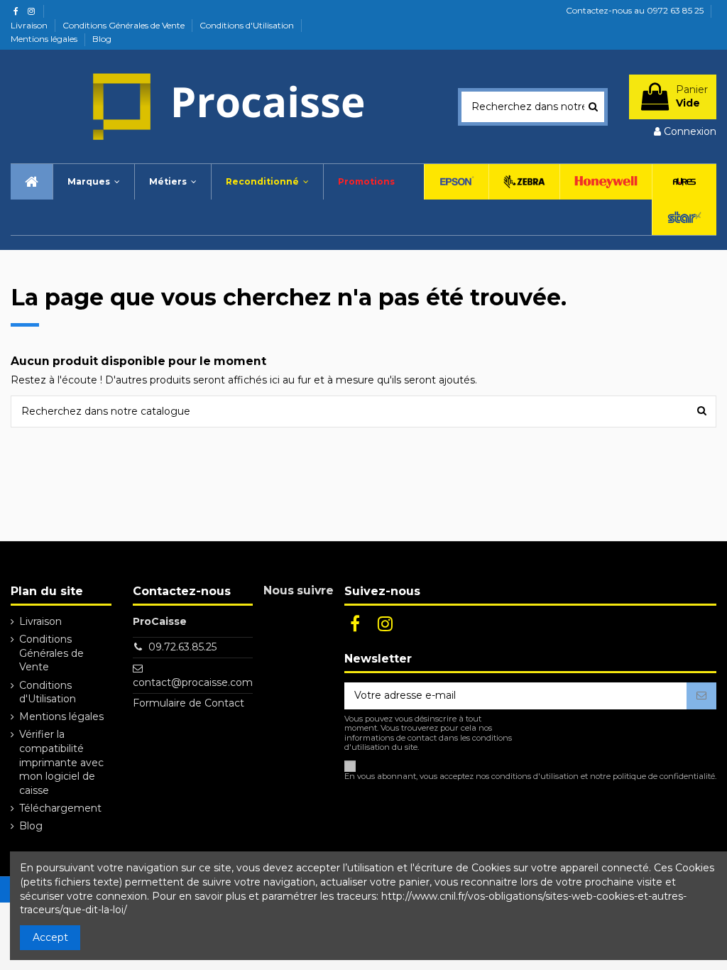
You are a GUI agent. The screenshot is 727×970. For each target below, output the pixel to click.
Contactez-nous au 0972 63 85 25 (635, 10)
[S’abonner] (701, 695)
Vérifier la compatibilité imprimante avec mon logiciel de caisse (61, 762)
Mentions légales (45, 38)
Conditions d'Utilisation (247, 25)
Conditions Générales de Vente (124, 25)
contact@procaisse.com (193, 682)
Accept (50, 937)
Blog (101, 38)
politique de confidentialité (664, 776)
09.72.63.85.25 (182, 647)
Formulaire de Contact (188, 703)
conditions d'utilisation (535, 776)
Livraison (30, 25)
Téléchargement (60, 808)
